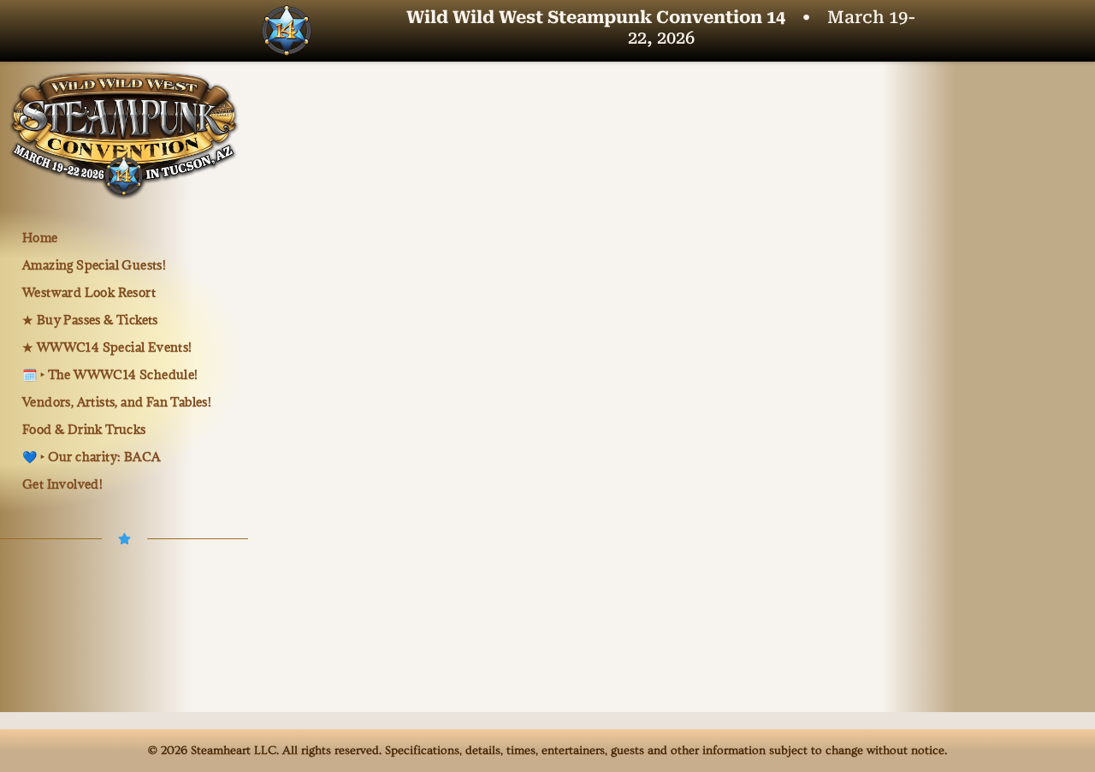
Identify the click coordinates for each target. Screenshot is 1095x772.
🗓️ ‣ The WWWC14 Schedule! (110, 374)
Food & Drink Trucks (84, 429)
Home (40, 237)
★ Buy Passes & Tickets (90, 320)
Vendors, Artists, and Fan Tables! (116, 402)
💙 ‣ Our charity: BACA (91, 456)
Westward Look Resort (89, 292)
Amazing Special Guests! (94, 265)
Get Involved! (62, 484)
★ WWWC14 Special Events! (107, 347)
